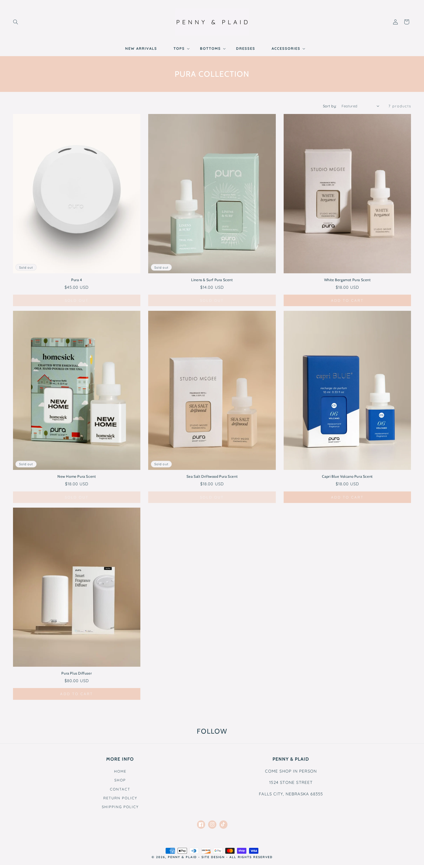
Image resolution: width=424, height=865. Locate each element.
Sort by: (329, 106)
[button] (15, 21)
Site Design (213, 857)
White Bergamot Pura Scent (347, 280)
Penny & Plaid (182, 857)
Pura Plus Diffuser (76, 673)
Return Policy (120, 798)
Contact (120, 789)
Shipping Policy (120, 806)
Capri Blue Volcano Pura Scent (347, 476)
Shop (120, 780)
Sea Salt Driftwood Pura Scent (212, 476)
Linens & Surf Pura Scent (212, 280)
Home (120, 771)
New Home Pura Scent (76, 476)
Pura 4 (76, 280)
